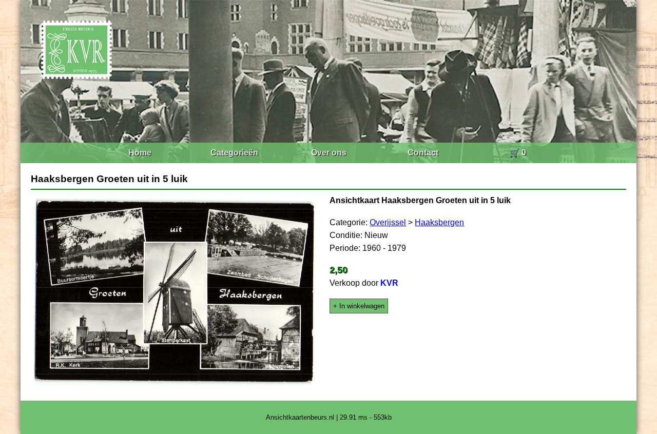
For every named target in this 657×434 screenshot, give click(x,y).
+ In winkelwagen (358, 306)
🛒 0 (517, 152)
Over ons (328, 152)
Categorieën (234, 152)
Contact (423, 152)
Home (139, 152)
